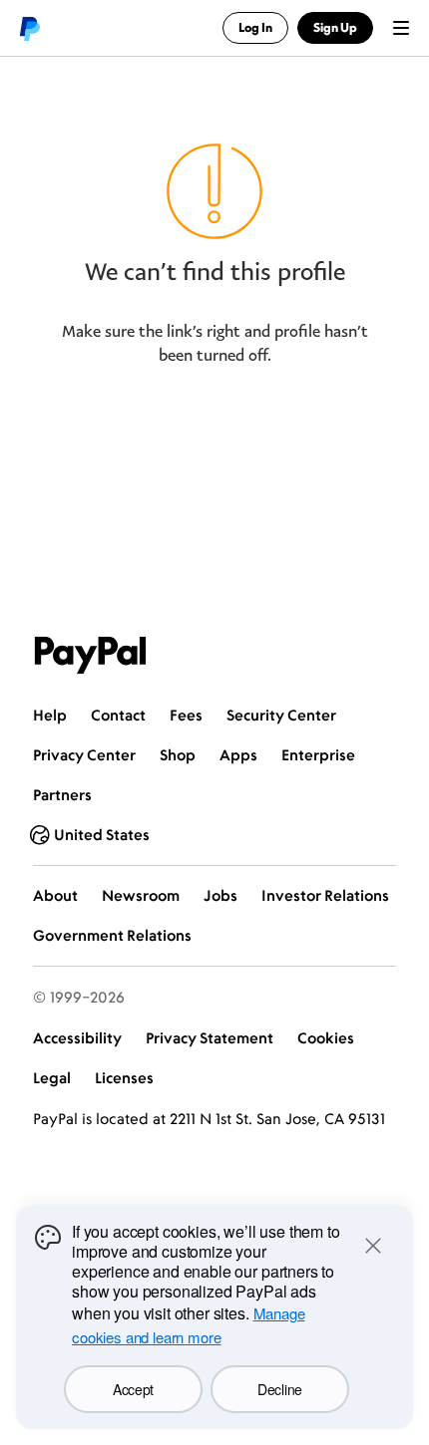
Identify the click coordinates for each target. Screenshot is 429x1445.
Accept (133, 1389)
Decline (279, 1389)
